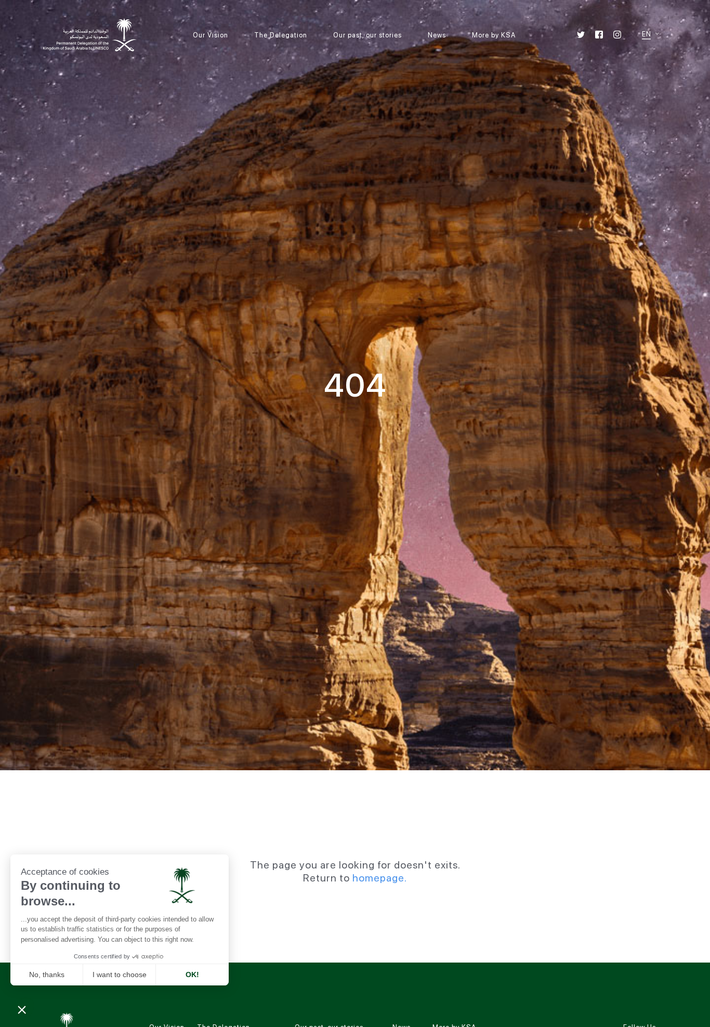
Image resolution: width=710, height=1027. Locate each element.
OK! (192, 974)
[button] (21, 1009)
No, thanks (46, 974)
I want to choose (120, 974)
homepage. (379, 878)
